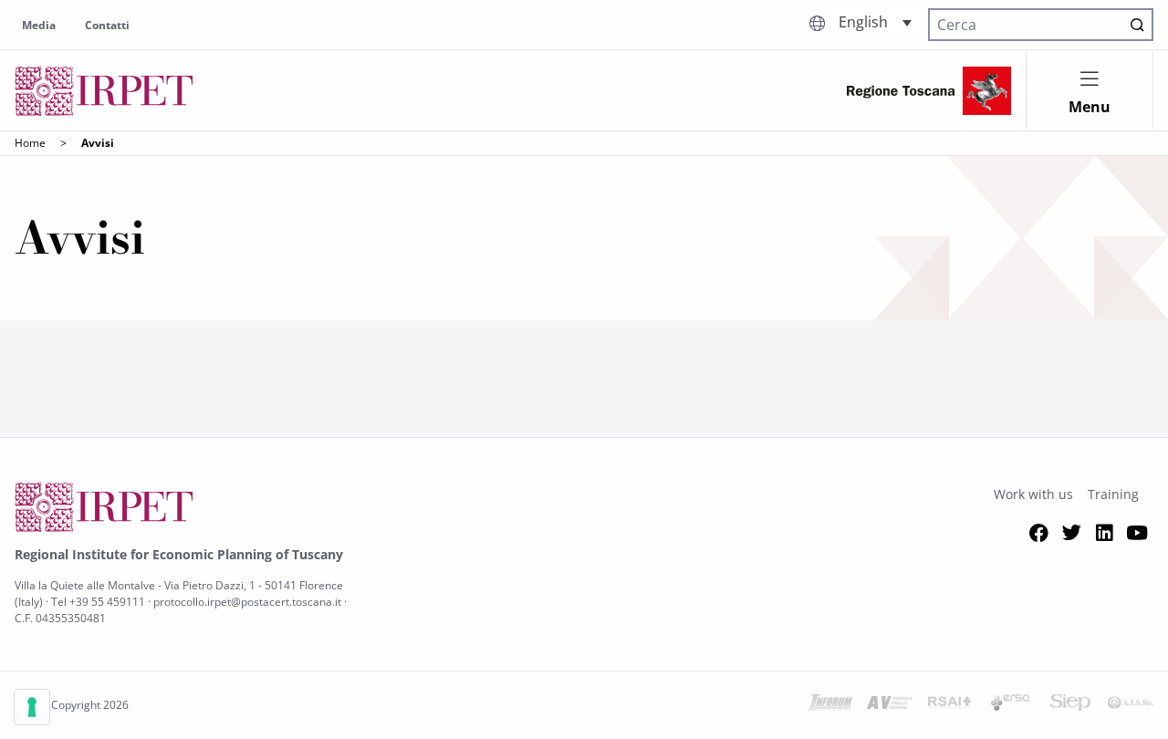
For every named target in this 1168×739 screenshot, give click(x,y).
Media (39, 25)
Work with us (1033, 494)
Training (1113, 494)
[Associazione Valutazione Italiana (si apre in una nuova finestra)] (889, 705)
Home (30, 143)
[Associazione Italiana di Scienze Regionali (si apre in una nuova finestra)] (1130, 705)
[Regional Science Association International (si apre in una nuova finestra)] (950, 705)
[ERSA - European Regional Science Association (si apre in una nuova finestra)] (1010, 705)
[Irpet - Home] (104, 91)
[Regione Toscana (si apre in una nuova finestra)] (929, 91)
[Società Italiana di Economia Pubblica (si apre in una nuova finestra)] (1070, 705)
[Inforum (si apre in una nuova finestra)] (829, 705)
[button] (875, 22)
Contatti (107, 25)
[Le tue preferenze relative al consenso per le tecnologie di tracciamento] (32, 707)
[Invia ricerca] (1137, 24)
